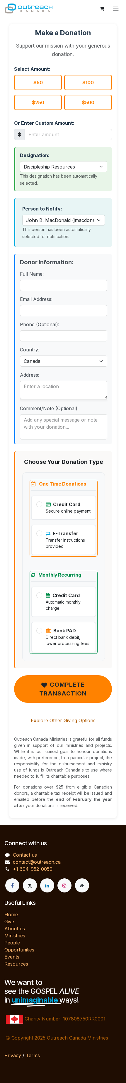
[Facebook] (12, 885)
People (12, 943)
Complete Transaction (63, 689)
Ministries (14, 936)
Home (11, 914)
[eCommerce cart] (102, 8)
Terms (33, 1055)
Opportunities (19, 950)
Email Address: (36, 299)
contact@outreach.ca (37, 862)
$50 (38, 82)
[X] (30, 885)
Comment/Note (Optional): (49, 408)
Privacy (12, 1055)
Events (11, 957)
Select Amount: (32, 69)
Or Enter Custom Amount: (44, 123)
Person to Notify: (42, 209)
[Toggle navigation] (116, 8)
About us (14, 929)
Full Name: (32, 274)
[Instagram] (64, 885)
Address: (29, 375)
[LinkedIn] (47, 885)
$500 (88, 102)
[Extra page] (82, 885)
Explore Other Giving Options (63, 720)
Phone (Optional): (39, 324)
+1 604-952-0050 (32, 869)
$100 (88, 82)
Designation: (35, 155)
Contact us (25, 855)
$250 (38, 102)
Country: (29, 350)
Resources (16, 964)
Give (9, 921)
